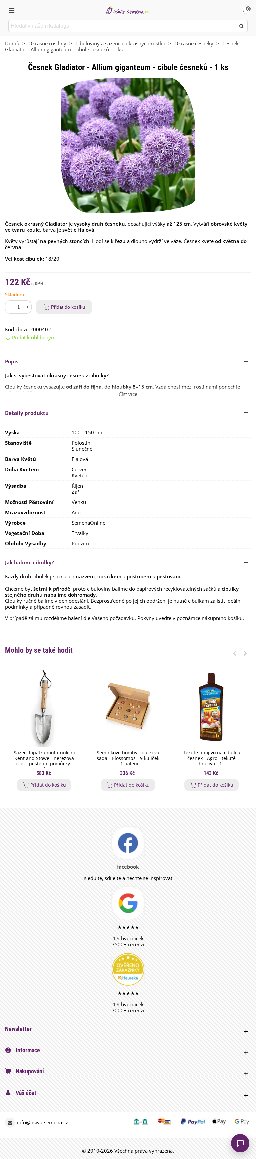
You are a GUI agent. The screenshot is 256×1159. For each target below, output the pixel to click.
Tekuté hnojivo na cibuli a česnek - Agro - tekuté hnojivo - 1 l (211, 758)
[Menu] (11, 10)
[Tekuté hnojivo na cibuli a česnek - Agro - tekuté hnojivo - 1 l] (211, 708)
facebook (128, 866)
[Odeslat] (241, 26)
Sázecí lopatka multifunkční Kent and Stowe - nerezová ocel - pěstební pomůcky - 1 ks (44, 761)
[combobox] (122, 26)
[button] (128, 361)
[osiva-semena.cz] (128, 10)
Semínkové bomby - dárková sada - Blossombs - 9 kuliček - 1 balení (128, 758)
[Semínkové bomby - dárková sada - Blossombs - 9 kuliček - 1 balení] (128, 708)
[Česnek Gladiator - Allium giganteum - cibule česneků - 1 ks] (128, 144)
